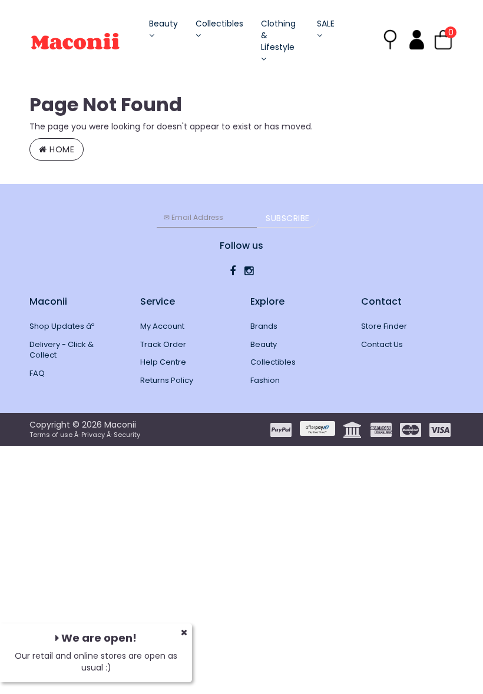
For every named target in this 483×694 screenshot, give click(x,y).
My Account (162, 326)
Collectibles (219, 23)
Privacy (93, 434)
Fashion (265, 380)
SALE (326, 23)
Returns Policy (166, 380)
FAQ (37, 373)
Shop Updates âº (61, 326)
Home (61, 149)
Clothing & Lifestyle (278, 35)
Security (127, 434)
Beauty (163, 23)
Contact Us (382, 344)
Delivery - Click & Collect (61, 350)
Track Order (163, 344)
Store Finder (384, 326)
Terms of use (50, 434)
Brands (263, 326)
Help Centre (163, 362)
